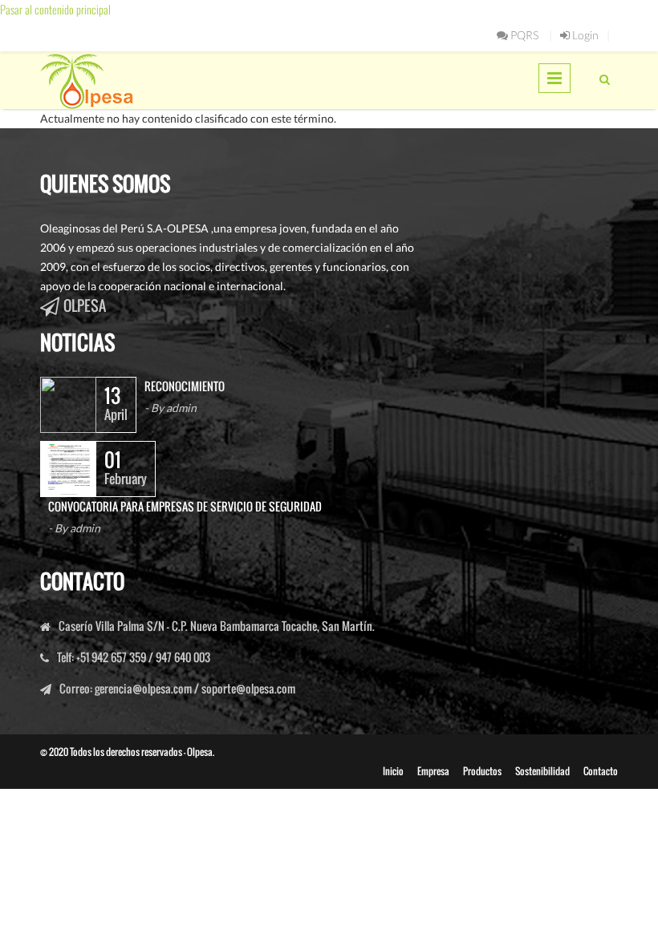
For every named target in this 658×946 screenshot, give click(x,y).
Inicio (393, 771)
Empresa (433, 771)
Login (584, 35)
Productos (482, 771)
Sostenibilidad (542, 771)
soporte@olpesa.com (248, 688)
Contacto (600, 771)
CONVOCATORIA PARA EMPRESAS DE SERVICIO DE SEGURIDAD (185, 506)
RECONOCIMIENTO (184, 386)
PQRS (523, 35)
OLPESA (84, 305)
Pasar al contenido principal (55, 9)
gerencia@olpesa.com (143, 688)
